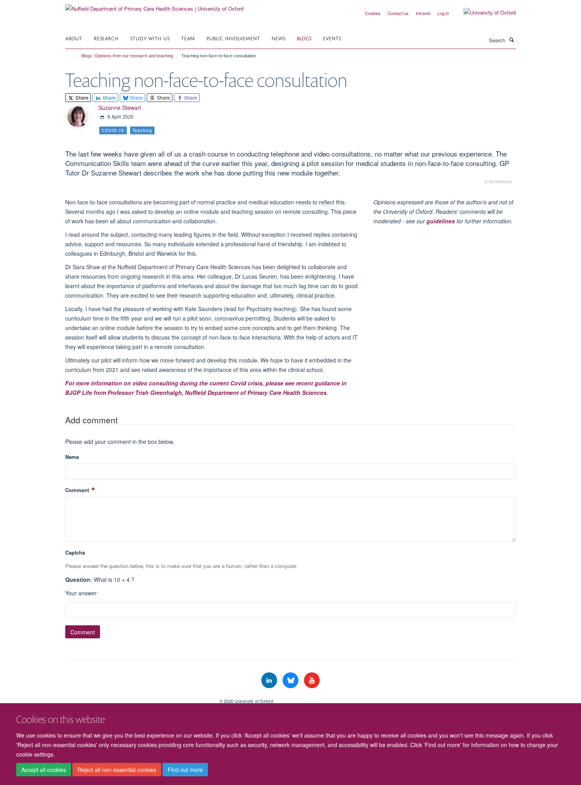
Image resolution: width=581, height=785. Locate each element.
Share (81, 97)
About (73, 38)
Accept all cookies (43, 770)
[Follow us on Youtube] (312, 680)
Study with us (150, 38)
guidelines (440, 221)
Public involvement (233, 38)
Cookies (373, 13)
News (278, 38)
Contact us (398, 13)
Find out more (185, 770)
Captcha (75, 552)
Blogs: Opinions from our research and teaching (127, 55)
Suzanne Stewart (119, 107)
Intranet (423, 13)
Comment (78, 490)
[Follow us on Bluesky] (291, 680)
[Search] (511, 39)
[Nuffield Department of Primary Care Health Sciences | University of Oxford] (154, 5)
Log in (443, 13)
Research (106, 38)
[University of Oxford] (484, 12)
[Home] (72, 55)
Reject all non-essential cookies (116, 770)
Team (188, 38)
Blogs (304, 38)
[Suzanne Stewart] (78, 115)
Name (72, 456)
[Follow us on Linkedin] (270, 680)
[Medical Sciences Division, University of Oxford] (136, 698)
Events (332, 38)
